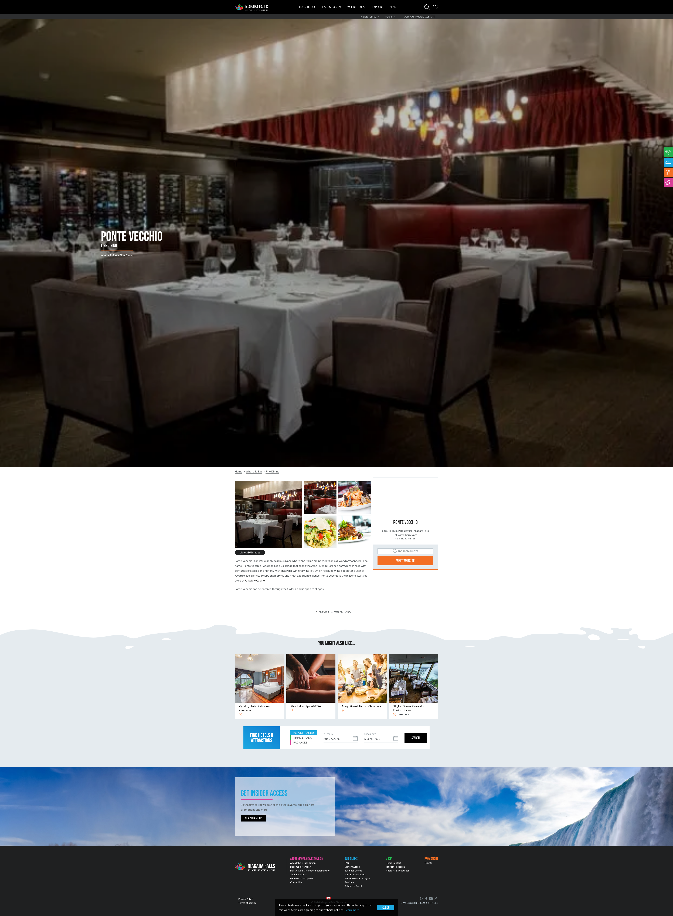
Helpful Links (368, 16)
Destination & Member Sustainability (309, 870)
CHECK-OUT (370, 734)
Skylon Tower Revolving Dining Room (409, 708)
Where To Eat (356, 7)
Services (349, 882)
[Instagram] (421, 898)
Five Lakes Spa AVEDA (306, 706)
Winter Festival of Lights (358, 878)
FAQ (347, 862)
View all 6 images (250, 552)
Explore (377, 7)
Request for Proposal (301, 878)
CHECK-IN (328, 734)
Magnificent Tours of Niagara (361, 706)
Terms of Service (247, 902)
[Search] (427, 7)
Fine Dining (272, 471)
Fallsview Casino (255, 580)
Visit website (405, 560)
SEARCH (416, 738)
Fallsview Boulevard (405, 535)
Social (388, 16)
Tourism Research (395, 866)
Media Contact (393, 862)
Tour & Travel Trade (355, 874)
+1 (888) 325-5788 (405, 538)
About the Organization (303, 862)
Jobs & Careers (298, 874)
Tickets (428, 862)
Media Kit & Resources (397, 870)
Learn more (352, 910)
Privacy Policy (245, 899)
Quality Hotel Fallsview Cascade (254, 708)
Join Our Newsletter (416, 16)
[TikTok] (435, 898)
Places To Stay (331, 7)
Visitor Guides (352, 866)
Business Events (353, 870)
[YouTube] (430, 898)
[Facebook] (426, 898)
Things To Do (305, 7)
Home (238, 471)
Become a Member (300, 866)
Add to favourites (408, 551)
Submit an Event (353, 886)
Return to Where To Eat (335, 611)
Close (385, 908)
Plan (392, 7)
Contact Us (296, 882)
